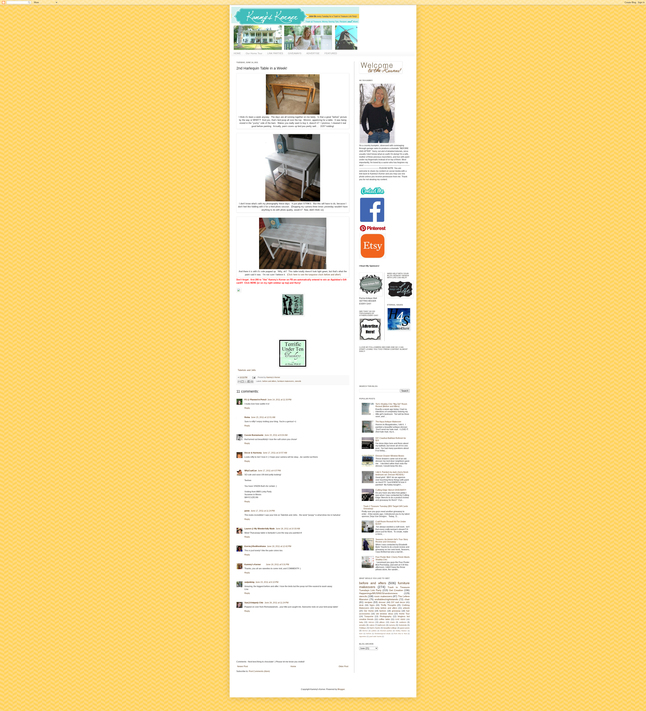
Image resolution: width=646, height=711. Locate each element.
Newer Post (242, 666)
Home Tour (404, 614)
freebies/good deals (382, 633)
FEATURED (331, 53)
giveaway (396, 611)
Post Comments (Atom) (259, 671)
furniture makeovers (285, 381)
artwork (406, 608)
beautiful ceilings (390, 628)
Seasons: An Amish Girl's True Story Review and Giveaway (391, 540)
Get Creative (396, 590)
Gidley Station (401, 631)
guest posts (405, 628)
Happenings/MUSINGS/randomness (378, 593)
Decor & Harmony (253, 453)
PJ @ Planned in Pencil (255, 399)
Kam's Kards (375, 628)
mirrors (371, 622)
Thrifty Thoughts (388, 605)
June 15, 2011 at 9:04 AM (276, 435)
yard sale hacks (375, 636)
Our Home (369, 611)
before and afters (269, 381)
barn (361, 633)
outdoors (402, 622)
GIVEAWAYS (294, 53)
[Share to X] (245, 381)
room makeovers (383, 596)
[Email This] (239, 381)
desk (361, 605)
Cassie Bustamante (253, 435)
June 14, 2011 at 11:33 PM (279, 399)
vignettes (362, 636)
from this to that (400, 633)
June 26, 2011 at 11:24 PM (276, 602)
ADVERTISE (312, 53)
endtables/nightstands (386, 599)
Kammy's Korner (273, 377)
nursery (392, 625)
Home (293, 666)
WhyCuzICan (250, 470)
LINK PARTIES (275, 53)
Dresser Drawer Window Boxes (389, 456)
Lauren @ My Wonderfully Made (259, 528)
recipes (368, 602)
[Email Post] (254, 377)
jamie (247, 511)
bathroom (381, 625)
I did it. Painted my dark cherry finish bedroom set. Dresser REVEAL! (391, 473)
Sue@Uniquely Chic (253, 602)
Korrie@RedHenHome (255, 546)
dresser (382, 602)
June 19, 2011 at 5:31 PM (277, 564)
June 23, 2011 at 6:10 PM (266, 582)
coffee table (384, 619)
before (368, 633)
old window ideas (384, 614)
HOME (237, 53)
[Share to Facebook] (248, 381)
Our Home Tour (254, 53)
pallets (373, 631)
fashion (382, 611)
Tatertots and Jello (246, 370)
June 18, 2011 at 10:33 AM (288, 528)
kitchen (365, 631)
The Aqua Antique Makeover (388, 422)
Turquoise (368, 616)
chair (407, 599)
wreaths (362, 625)
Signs (372, 605)
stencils (298, 381)
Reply (247, 408)
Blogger (341, 689)
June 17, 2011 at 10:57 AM (275, 453)
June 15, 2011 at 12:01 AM (263, 417)
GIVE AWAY (400, 619)
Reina (247, 417)
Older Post (343, 666)
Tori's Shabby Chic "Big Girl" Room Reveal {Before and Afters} (391, 405)
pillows (382, 622)
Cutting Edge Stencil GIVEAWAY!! (390, 490)
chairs (392, 622)
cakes (371, 625)
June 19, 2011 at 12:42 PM (279, 546)
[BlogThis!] (242, 381)
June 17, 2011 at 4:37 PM (269, 470)
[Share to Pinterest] (252, 381)
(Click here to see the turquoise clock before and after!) (313, 274)
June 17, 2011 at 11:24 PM (263, 511)
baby (361, 622)
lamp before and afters (386, 608)
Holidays (362, 628)
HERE (253, 283)
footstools (403, 625)
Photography (385, 616)
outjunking (249, 582)
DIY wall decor (398, 602)
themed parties (386, 631)
